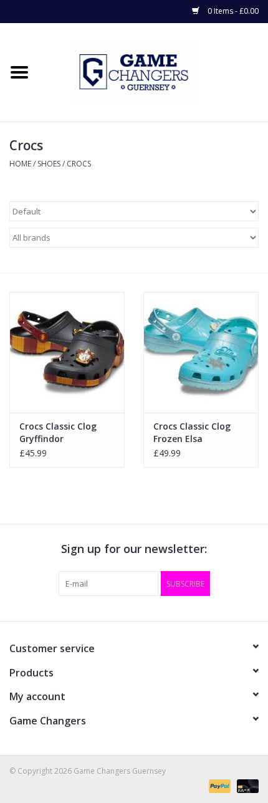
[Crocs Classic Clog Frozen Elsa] (201, 352)
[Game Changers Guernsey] (153, 71)
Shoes (48, 163)
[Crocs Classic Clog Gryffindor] (67, 352)
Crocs (79, 163)
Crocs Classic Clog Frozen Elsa (192, 432)
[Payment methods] (218, 786)
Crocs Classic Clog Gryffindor (58, 432)
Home (20, 163)
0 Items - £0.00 (232, 11)
